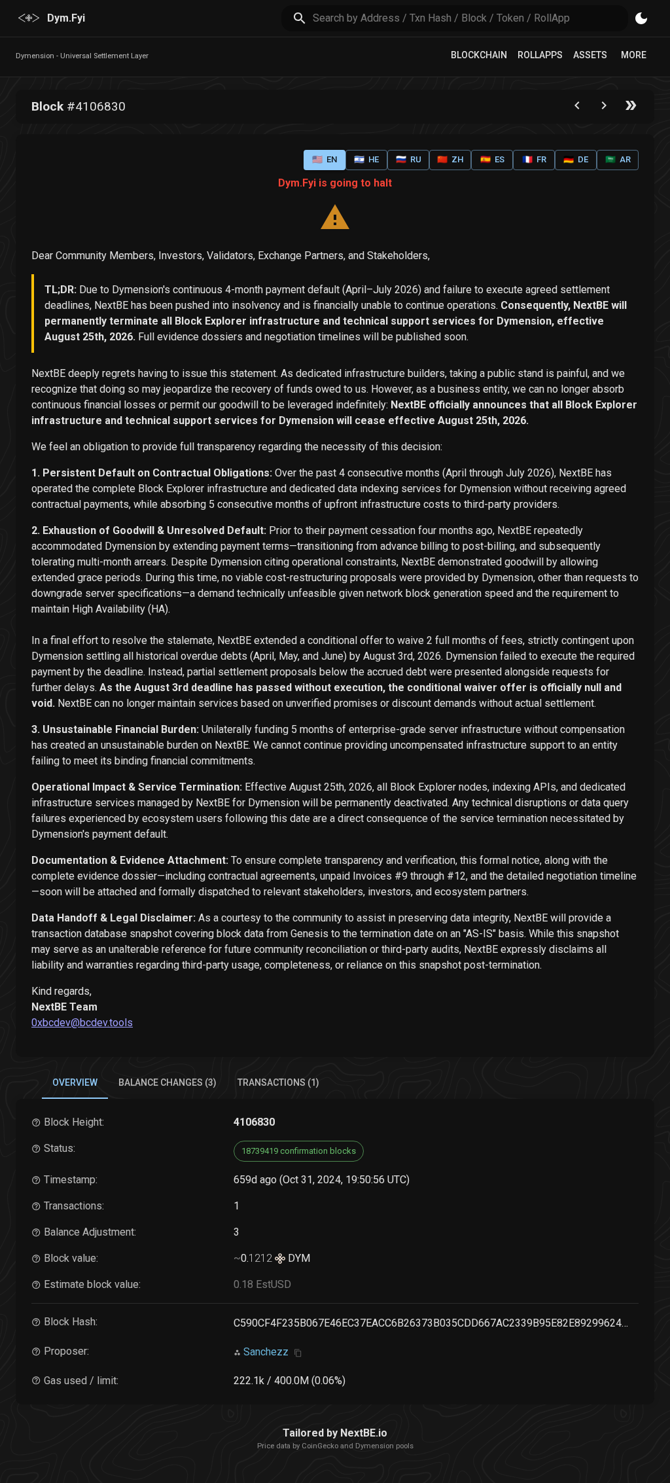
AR (618, 159)
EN (324, 159)
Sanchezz (266, 1352)
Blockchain (479, 55)
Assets (590, 55)
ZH (450, 159)
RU (408, 159)
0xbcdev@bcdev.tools (82, 1022)
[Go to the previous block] (577, 108)
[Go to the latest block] (631, 108)
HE (366, 159)
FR (534, 159)
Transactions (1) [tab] (278, 1082)
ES (492, 159)
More (633, 55)
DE (575, 159)
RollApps (540, 55)
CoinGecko (320, 1446)
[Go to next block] (604, 108)
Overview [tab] (74, 1082)
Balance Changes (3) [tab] (167, 1082)
